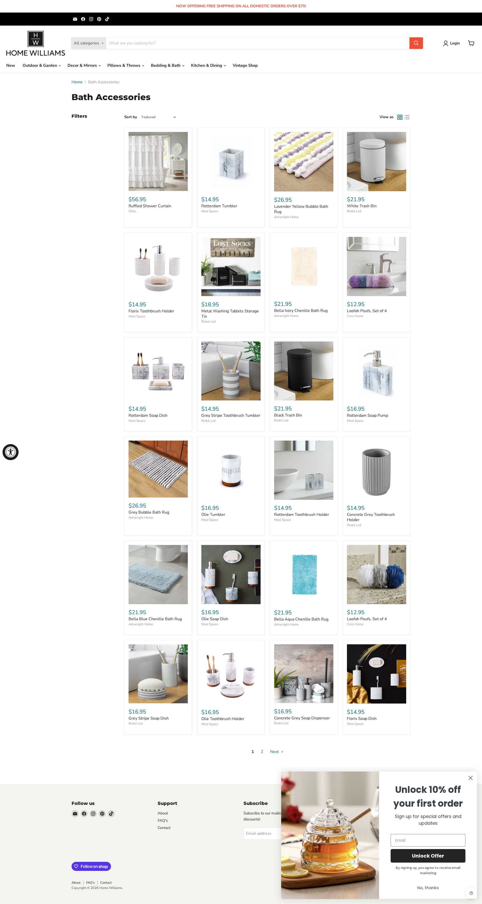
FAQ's (163, 820)
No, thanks (428, 888)
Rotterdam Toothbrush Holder (301, 514)
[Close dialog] (470, 778)
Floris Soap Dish (362, 718)
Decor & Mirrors (83, 65)
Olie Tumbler (213, 514)
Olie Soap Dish (214, 619)
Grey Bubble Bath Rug (149, 512)
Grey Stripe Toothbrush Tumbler (230, 415)
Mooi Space (209, 211)
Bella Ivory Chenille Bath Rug (301, 310)
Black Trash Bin (288, 415)
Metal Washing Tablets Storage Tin (230, 313)
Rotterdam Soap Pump (367, 415)
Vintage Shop (245, 65)
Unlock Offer (428, 855)
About (163, 813)
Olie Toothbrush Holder (222, 719)
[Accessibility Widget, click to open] (11, 452)
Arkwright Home (286, 217)
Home (77, 82)
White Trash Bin (362, 206)
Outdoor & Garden (40, 65)
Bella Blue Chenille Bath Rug (155, 619)
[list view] (406, 117)
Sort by (130, 117)
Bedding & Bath (166, 65)
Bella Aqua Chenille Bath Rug (301, 619)
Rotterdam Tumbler (219, 206)
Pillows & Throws (124, 65)
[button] (452, 43)
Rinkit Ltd (354, 211)
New (10, 65)
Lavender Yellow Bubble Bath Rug (301, 209)
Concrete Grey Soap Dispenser (302, 718)
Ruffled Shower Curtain (150, 206)
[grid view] (399, 117)
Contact (164, 827)
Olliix (132, 211)
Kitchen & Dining (207, 65)
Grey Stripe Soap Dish (149, 718)
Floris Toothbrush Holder (151, 311)
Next (275, 751)
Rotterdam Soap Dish (148, 415)
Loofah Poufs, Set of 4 (367, 311)
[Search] (416, 43)
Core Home (355, 316)
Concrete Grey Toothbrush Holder (371, 517)
